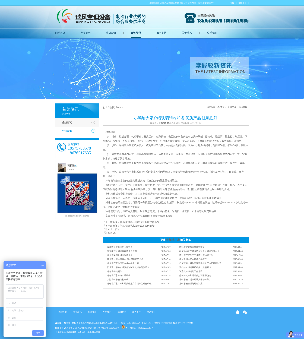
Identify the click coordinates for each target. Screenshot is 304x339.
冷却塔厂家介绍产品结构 (118, 275)
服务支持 (161, 32)
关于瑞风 (187, 32)
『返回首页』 (110, 233)
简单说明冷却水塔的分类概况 (193, 259)
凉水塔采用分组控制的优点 (119, 255)
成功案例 (111, 32)
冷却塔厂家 (173, 239)
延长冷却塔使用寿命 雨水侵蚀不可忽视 (125, 259)
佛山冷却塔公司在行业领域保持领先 (139, 222)
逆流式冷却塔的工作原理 (190, 271)
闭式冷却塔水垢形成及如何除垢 (137, 225)
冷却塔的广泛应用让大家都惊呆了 (195, 279)
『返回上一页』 (111, 229)
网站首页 (60, 32)
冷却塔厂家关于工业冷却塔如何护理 (196, 255)
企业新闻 (67, 122)
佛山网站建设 (93, 332)
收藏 (232, 3)
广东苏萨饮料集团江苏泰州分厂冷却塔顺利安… (201, 263)
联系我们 (212, 32)
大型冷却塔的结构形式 (117, 279)
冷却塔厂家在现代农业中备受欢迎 (123, 263)
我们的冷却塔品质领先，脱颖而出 (195, 267)
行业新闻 (67, 131)
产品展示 (85, 32)
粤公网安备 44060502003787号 (139, 328)
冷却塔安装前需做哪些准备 (192, 247)
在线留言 (242, 3)
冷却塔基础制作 (114, 271)
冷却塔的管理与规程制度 (190, 283)
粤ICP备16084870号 (110, 328)
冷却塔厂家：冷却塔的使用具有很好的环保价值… (130, 283)
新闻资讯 (136, 32)
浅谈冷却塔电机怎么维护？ (119, 247)
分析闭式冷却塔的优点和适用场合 (195, 275)
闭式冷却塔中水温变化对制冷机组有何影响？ (128, 267)
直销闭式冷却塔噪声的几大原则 (122, 251)
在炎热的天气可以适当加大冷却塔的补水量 (199, 251)
